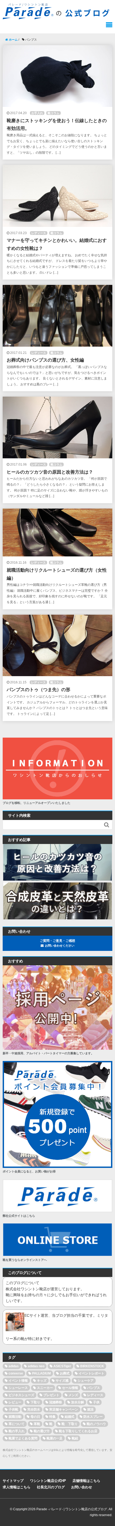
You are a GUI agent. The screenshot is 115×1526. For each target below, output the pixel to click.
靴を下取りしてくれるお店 (78, 1431)
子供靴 (13, 1409)
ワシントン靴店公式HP (48, 1481)
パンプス (93, 1388)
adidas (14, 1366)
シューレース (18, 1388)
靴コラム (53, 113)
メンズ (73, 1395)
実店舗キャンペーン (63, 1409)
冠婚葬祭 (55, 1402)
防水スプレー (93, 1417)
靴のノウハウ (96, 1424)
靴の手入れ (17, 1431)
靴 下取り (70, 1424)
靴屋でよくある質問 (23, 1438)
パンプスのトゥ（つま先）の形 (38, 689)
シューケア (86, 1380)
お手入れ (37, 113)
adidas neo (36, 1366)
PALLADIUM (41, 1373)
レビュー (15, 1402)
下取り (35, 1402)
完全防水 (33, 1409)
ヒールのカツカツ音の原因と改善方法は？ (50, 472)
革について (17, 1424)
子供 (96, 1402)
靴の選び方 (42, 1431)
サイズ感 (62, 1380)
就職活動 (15, 1417)
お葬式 (65, 1373)
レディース (38, 233)
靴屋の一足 (55, 1438)
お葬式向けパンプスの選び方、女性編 (45, 360)
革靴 (37, 1424)
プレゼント (51, 1395)
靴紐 (75, 1438)
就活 (90, 1409)
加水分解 (77, 1402)
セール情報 (70, 1388)
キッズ (42, 1380)
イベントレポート (91, 1373)
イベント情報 (18, 1380)
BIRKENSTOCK (92, 1366)
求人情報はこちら (16, 1487)
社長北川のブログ (51, 1487)
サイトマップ (13, 1481)
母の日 (35, 1417)
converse (16, 1373)
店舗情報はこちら (86, 1481)
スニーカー (45, 1388)
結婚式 (69, 1417)
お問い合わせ (81, 1487)
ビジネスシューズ (21, 1395)
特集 (52, 1417)
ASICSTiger (62, 1366)
